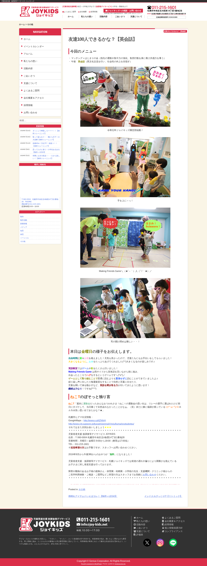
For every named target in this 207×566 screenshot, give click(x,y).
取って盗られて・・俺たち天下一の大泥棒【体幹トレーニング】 (46, 138)
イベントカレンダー (34, 46)
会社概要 (83, 12)
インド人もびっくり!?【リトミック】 (163, 496)
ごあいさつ (120, 16)
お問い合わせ (30, 112)
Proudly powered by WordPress (91, 564)
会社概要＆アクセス (34, 98)
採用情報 (94, 12)
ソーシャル (24, 238)
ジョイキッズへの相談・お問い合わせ (124, 10)
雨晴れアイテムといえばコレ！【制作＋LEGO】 (92, 496)
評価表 (139, 534)
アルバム (28, 54)
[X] (147, 543)
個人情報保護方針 (174, 528)
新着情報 (23, 224)
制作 (22, 217)
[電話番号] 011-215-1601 (31, 204)
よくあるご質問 (70, 12)
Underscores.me (120, 564)
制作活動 (23, 220)
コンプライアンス (174, 531)
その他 (22, 241)
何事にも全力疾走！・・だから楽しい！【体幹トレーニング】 (46, 157)
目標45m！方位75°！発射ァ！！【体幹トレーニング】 (45, 144)
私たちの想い (87, 16)
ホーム (71, 16)
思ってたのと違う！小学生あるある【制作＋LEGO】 (46, 151)
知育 (22, 231)
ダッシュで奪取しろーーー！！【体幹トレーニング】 (46, 132)
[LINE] (173, 543)
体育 (22, 234)
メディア (23, 227)
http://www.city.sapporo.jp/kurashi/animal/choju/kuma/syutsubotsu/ (101, 424)
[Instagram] (160, 543)
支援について (136, 16)
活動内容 (103, 16)
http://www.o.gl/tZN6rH (95, 420)
